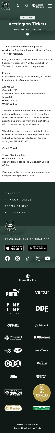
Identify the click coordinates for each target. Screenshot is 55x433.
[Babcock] (42, 325)
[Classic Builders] (27, 278)
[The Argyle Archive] (42, 408)
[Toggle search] (27, 5)
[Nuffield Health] (42, 376)
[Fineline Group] (13, 308)
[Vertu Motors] (42, 292)
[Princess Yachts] (42, 350)
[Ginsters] (13, 350)
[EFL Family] (13, 408)
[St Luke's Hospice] (13, 338)
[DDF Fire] (42, 308)
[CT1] (13, 363)
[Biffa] (13, 376)
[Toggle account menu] (17, 5)
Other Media (35, 428)
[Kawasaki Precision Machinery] (42, 338)
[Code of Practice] (42, 393)
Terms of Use (16, 206)
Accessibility (17, 212)
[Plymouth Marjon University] (13, 392)
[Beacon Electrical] (13, 326)
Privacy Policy (18, 199)
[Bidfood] (42, 363)
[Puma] (13, 292)
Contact (12, 193)
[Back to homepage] (5, 5)
